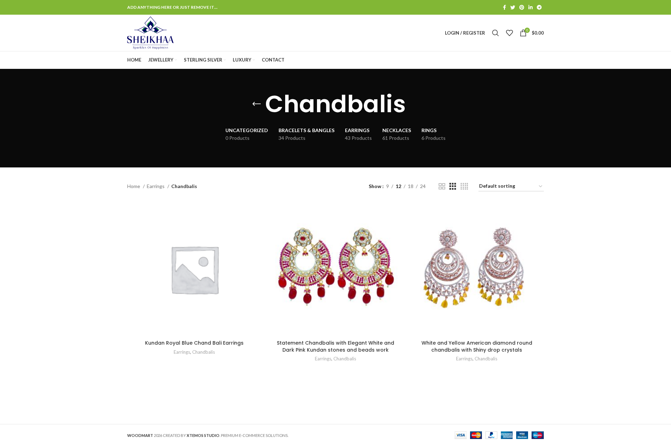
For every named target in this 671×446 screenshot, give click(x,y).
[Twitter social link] (512, 7)
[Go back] (256, 104)
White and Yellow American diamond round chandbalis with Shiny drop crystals (476, 346)
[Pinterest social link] (521, 7)
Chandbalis (203, 352)
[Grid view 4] (464, 186)
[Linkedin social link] (530, 7)
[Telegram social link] (539, 7)
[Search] (496, 33)
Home (134, 186)
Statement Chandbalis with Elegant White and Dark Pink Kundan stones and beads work (335, 346)
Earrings (156, 186)
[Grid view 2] (442, 186)
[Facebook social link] (504, 7)
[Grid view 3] (452, 186)
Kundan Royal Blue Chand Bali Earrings (194, 342)
